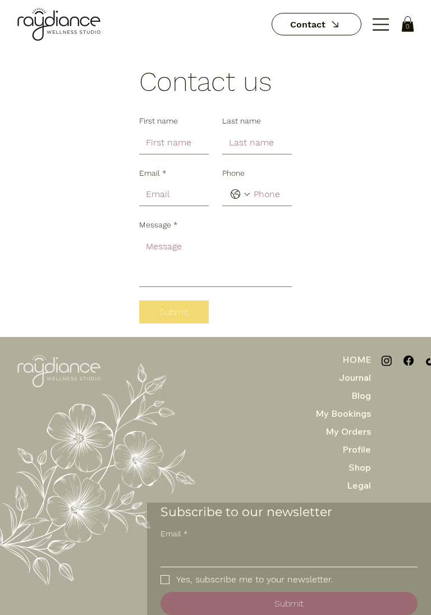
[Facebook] (408, 360)
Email (153, 172)
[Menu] (381, 24)
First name (158, 120)
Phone (233, 172)
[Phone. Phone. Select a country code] (240, 194)
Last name (241, 120)
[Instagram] (386, 360)
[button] (407, 23)
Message (158, 224)
